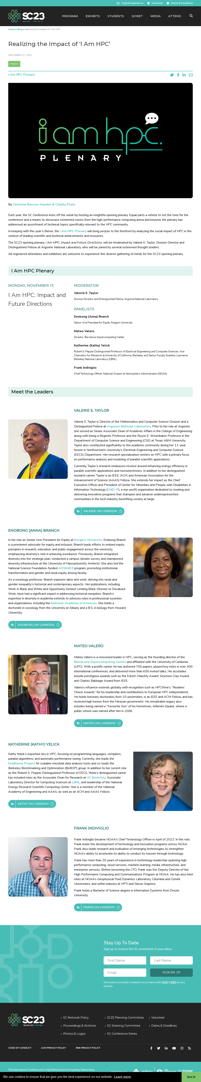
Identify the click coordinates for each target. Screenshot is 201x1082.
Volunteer (158, 1017)
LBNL (76, 782)
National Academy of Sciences (74, 603)
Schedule (157, 3)
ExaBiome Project (21, 763)
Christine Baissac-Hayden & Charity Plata (44, 204)
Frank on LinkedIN (99, 907)
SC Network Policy (76, 1017)
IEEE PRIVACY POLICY (88, 1047)
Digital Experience (132, 3)
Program (70, 16)
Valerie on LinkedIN (100, 511)
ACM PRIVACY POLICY (53, 1047)
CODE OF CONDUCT (19, 1047)
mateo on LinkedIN (99, 723)
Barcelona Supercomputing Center (100, 662)
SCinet (137, 16)
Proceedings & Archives (79, 1025)
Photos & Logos (74, 1033)
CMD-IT (113, 489)
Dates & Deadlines (182, 3)
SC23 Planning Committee (125, 1017)
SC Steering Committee (123, 1025)
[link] (26, 16)
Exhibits (93, 16)
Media (156, 16)
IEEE (173, 982)
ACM (165, 982)
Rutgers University (88, 540)
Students (116, 16)
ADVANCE (66, 568)
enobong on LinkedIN (36, 625)
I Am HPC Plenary (21, 74)
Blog (19, 29)
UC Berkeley (96, 777)
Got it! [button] (191, 1076)
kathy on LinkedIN (33, 803)
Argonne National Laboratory (129, 426)
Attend (174, 16)
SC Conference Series (122, 1033)
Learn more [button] (122, 1076)
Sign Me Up (171, 972)
